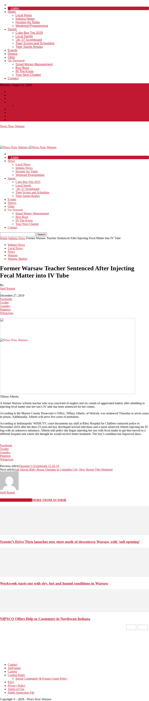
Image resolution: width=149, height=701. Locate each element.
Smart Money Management (34, 64)
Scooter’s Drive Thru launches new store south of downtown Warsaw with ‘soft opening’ (70, 542)
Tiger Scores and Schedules (35, 43)
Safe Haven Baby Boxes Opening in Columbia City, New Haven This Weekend (63, 469)
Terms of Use (16, 116)
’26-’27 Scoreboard (29, 39)
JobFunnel (14, 95)
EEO (11, 109)
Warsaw (13, 255)
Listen (14, 8)
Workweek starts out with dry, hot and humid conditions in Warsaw (54, 583)
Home (4, 238)
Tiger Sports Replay (29, 46)
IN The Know (25, 71)
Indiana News (25, 18)
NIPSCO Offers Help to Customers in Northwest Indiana (45, 619)
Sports (12, 29)
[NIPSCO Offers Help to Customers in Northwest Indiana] (74, 611)
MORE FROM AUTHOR (49, 500)
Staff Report (7, 288)
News (12, 11)
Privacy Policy (17, 112)
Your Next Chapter (28, 74)
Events (12, 50)
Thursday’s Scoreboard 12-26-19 (39, 466)
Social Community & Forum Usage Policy (42, 105)
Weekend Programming (32, 25)
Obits (11, 57)
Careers (12, 98)
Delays (12, 53)
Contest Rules (16, 102)
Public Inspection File (21, 119)
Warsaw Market (17, 258)
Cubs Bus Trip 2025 (29, 32)
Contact (13, 78)
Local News (24, 15)
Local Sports (24, 36)
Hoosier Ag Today (28, 22)
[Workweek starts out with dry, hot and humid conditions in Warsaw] (74, 575)
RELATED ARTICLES (16, 500)
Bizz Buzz (22, 67)
